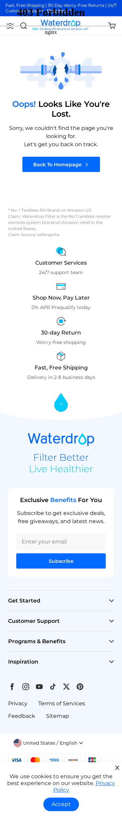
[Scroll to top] (61, 403)
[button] (48, 743)
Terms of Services (61, 703)
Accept (61, 804)
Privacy (17, 703)
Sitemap (57, 716)
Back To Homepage (57, 164)
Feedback (21, 716)
